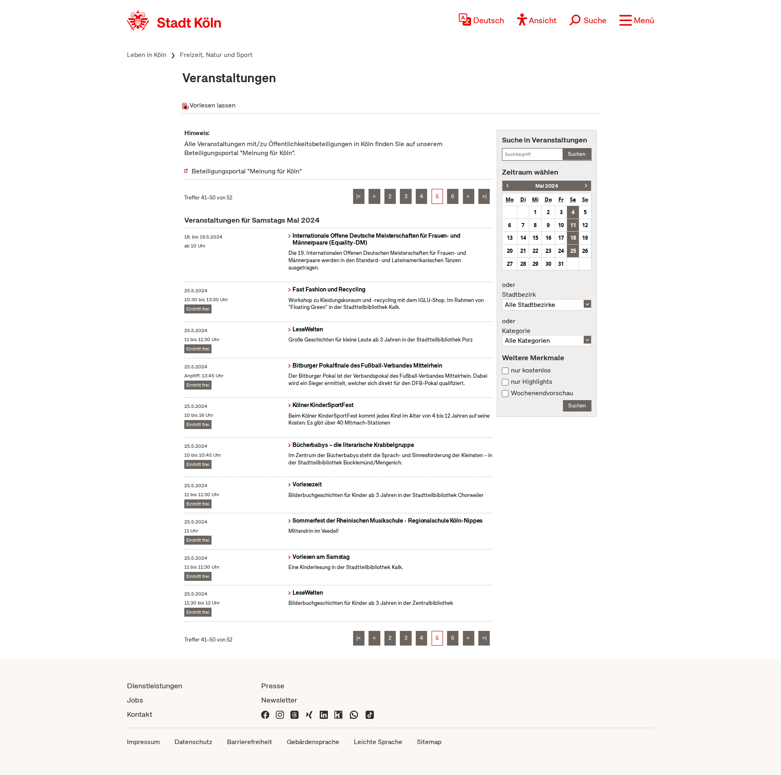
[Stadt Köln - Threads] (294, 714)
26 (585, 250)
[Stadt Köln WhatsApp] (354, 714)
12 (585, 225)
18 (573, 237)
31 (561, 263)
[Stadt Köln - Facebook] (265, 714)
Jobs (135, 700)
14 (523, 237)
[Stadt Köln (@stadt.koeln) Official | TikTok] (369, 714)
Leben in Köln (146, 54)
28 (523, 263)
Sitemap (429, 742)
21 (523, 250)
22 (535, 250)
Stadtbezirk (519, 290)
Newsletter (279, 700)
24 (561, 250)
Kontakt (139, 714)
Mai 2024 (546, 185)
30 (548, 263)
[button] (637, 20)
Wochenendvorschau (542, 393)
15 (535, 237)
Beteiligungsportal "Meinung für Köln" (247, 171)
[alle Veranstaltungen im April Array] (507, 186)
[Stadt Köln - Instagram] (280, 714)
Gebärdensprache (313, 742)
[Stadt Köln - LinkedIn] (324, 714)
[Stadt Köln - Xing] (309, 714)
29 (535, 263)
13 (510, 237)
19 (585, 237)
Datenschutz (193, 742)
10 (561, 225)
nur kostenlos (531, 370)
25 (573, 250)
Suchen (576, 154)
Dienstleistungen (154, 685)
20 (510, 250)
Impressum (143, 742)
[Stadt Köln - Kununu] (338, 714)
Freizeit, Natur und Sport (216, 54)
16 (548, 237)
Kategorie (516, 326)
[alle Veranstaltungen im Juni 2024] (586, 186)
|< (358, 196)
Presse (272, 685)
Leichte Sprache (378, 742)
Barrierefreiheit (249, 742)
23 (548, 250)
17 (561, 237)
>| (484, 196)
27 (510, 263)
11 (573, 225)
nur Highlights (531, 382)
